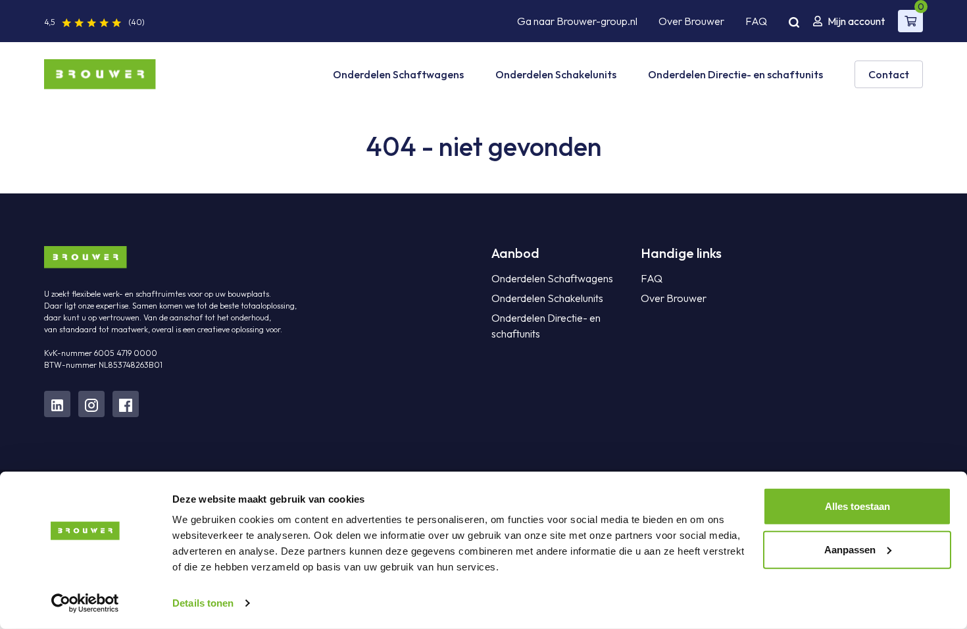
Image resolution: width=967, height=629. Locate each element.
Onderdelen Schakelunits (555, 74)
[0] (910, 21)
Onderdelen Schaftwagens (398, 74)
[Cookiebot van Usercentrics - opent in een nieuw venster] (85, 603)
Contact (888, 74)
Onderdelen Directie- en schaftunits (735, 74)
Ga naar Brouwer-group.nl (577, 21)
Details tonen (203, 603)
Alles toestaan (857, 506)
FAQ (756, 21)
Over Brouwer (691, 21)
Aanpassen (850, 549)
